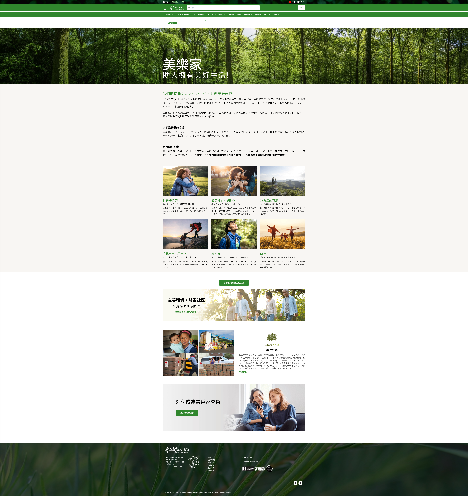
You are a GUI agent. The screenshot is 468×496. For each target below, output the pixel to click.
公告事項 (211, 470)
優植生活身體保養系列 (244, 14)
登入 (301, 7)
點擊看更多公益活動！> (186, 311)
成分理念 (211, 462)
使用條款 (211, 468)
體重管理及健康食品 (184, 14)
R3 (183, 2)
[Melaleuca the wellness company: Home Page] (177, 7)
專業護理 (231, 14)
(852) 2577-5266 (171, 464)
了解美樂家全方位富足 (234, 282)
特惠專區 (276, 14)
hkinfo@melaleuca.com (174, 466)
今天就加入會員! (247, 457)
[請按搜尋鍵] (189, 7)
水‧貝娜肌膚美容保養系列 (216, 14)
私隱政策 (211, 465)
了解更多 (243, 372)
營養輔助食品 (170, 14)
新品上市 (267, 14)
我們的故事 (175, 2)
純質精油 (258, 14)
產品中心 (165, 2)
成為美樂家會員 (187, 413)
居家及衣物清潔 (199, 14)
